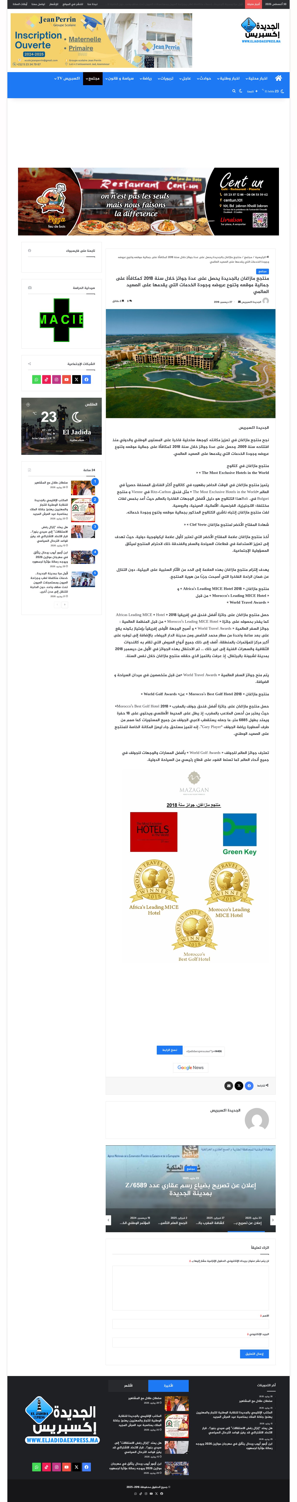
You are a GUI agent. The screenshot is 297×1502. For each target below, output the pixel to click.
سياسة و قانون (121, 78)
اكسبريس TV (68, 78)
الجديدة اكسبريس (251, 302)
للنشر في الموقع (73, 4)
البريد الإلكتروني (258, 1334)
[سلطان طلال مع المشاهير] (83, 488)
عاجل (186, 78)
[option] (191, 1188)
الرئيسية (260, 257)
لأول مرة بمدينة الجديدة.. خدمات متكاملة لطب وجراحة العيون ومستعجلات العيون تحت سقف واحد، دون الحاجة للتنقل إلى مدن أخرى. (163, 4)
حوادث (205, 78)
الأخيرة (168, 1386)
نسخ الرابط (169, 1050)
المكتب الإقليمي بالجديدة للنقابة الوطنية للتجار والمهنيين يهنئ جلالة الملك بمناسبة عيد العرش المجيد (49, 507)
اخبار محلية (257, 78)
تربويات (166, 78)
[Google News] (190, 1068)
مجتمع (93, 78)
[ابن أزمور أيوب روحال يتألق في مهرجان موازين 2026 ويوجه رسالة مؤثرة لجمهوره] (83, 557)
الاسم (264, 1315)
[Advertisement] (148, 133)
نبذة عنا (92, 4)
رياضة (147, 78)
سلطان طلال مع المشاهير (51, 482)
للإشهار (53, 4)
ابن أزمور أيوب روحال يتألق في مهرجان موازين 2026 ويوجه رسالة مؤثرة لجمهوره (50, 557)
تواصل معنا (38, 4)
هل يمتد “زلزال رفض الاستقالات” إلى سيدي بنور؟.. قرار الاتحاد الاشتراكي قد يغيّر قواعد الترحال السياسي (49, 534)
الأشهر (128, 1386)
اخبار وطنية (230, 78)
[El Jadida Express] (261, 30)
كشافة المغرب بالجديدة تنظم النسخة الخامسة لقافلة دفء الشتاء (190, 1189)
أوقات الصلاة (20, 4)
